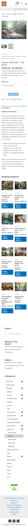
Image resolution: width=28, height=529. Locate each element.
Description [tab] (5, 108)
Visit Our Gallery (17, 362)
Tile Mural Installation (14, 507)
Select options (5, 206)
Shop (8, 14)
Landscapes (10, 56)
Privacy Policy (14, 512)
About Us (14, 503)
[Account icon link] (25, 3)
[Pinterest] (14, 521)
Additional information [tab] (9, 111)
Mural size (5, 82)
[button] (23, 20)
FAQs (14, 514)
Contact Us (14, 500)
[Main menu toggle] (21, 4)
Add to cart (13, 94)
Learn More (14, 346)
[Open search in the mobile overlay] (14, 333)
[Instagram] (18, 521)
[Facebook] (10, 521)
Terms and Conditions (14, 505)
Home (3, 14)
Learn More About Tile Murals (14, 498)
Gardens (18, 56)
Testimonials (14, 510)
